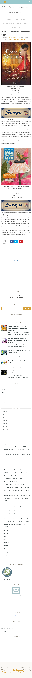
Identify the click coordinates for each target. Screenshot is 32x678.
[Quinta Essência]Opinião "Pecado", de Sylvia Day (16, 518)
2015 (4, 426)
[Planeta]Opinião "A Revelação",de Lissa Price (15, 481)
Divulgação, (10, 39)
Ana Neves (11, 37)
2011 (4, 558)
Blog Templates (18, 670)
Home (3, 389)
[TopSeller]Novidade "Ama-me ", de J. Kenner (15, 446)
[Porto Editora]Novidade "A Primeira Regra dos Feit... (17, 464)
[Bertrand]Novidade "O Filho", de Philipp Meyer (16, 467)
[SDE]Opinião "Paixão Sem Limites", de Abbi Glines (16, 472)
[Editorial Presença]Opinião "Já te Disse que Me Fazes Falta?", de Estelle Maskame (19, 340)
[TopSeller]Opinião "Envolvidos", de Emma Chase (16, 487)
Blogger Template (8, 672)
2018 (4, 417)
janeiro (6, 548)
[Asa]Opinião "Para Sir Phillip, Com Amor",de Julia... (16, 510)
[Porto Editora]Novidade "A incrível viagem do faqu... (17, 475)
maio (5, 536)
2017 (4, 420)
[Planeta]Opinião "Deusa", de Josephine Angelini (16, 503)
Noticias (3, 399)
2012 (4, 555)
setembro (6, 441)
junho (5, 533)
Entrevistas (4, 402)
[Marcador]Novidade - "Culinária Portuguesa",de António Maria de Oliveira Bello (17, 328)
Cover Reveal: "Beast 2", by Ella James (13, 478)
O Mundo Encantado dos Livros (16, 9)
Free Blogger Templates (22, 672)
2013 (4, 552)
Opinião (3, 392)
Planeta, (23, 39)
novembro (7, 435)
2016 (4, 423)
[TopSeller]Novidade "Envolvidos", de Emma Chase (17, 521)
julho (5, 530)
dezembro (7, 432)
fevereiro (6, 545)
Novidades (4, 395)
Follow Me (4, 631)
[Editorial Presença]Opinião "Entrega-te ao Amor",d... (17, 495)
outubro (6, 438)
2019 (4, 414)
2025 (4, 411)
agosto (6, 444)
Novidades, (17, 39)
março (6, 542)
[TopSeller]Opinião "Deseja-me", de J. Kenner (15, 484)
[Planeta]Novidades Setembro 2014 (13, 469)
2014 (4, 429)
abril (5, 539)
